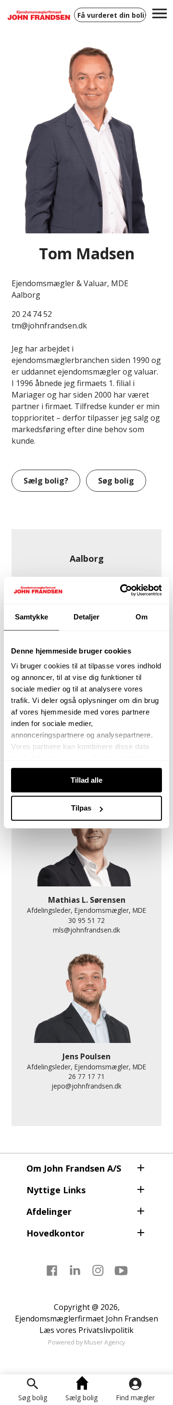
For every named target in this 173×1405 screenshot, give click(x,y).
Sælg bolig (81, 1397)
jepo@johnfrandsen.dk (86, 1085)
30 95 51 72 (86, 920)
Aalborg (87, 558)
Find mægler (135, 1397)
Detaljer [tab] (87, 617)
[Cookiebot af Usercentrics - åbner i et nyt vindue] (122, 590)
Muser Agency (104, 1342)
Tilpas (81, 808)
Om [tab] (142, 617)
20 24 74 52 (32, 314)
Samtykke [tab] (31, 617)
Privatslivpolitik (106, 1330)
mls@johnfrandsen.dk (86, 929)
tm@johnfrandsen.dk (49, 325)
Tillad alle (86, 780)
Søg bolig (32, 1397)
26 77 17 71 (86, 1076)
